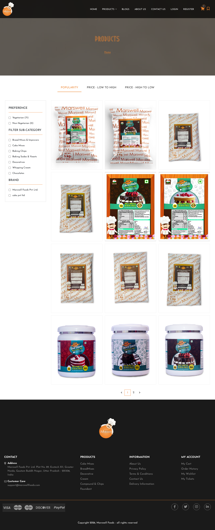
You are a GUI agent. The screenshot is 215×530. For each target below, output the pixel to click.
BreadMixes (87, 469)
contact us (158, 9)
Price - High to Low (139, 87)
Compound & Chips (92, 484)
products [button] (108, 9)
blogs (125, 9)
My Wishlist (188, 474)
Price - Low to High (101, 87)
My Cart (186, 464)
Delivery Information (141, 484)
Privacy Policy (137, 469)
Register (188, 9)
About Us (135, 464)
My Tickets (187, 479)
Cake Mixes (87, 464)
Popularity (69, 87)
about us (140, 9)
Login (174, 9)
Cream (84, 479)
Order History (189, 469)
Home (94, 9)
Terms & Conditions (141, 474)
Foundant (86, 489)
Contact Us (136, 479)
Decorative (86, 474)
